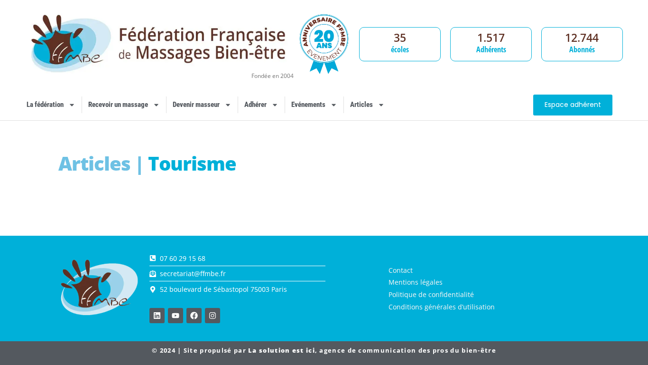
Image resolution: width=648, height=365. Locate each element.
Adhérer (255, 104)
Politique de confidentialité (431, 294)
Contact (401, 270)
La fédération (45, 104)
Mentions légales (416, 282)
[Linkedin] (157, 315)
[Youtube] (175, 315)
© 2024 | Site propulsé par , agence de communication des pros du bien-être (324, 350)
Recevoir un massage (118, 104)
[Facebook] (194, 315)
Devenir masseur (196, 104)
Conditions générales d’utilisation (442, 306)
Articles (361, 104)
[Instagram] (212, 315)
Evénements (308, 104)
